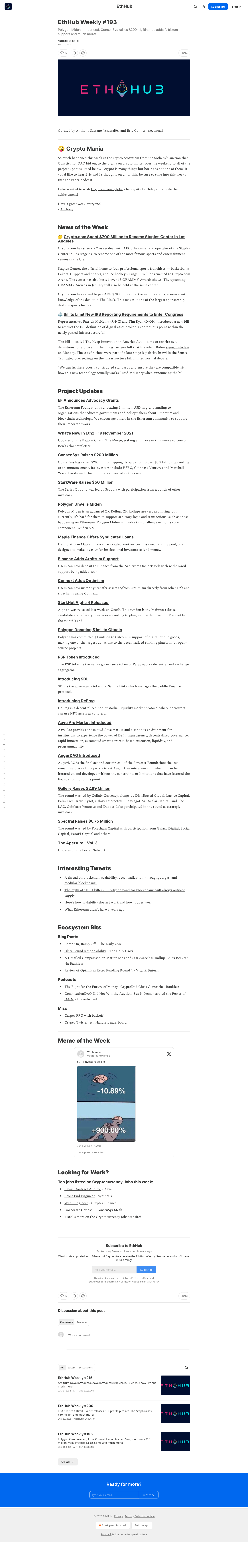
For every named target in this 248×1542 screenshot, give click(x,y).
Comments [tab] (66, 1322)
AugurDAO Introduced (79, 755)
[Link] (53, 148)
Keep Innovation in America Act (117, 341)
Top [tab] (62, 1367)
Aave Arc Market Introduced (84, 722)
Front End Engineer (79, 1196)
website (134, 1217)
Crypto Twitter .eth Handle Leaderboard (95, 1022)
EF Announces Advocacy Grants (88, 400)
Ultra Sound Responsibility (85, 951)
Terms (128, 1516)
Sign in (236, 6)
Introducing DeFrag (76, 700)
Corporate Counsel (78, 1210)
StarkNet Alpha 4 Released (83, 602)
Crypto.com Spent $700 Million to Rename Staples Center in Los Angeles (121, 239)
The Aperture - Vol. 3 (77, 843)
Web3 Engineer (76, 1203)
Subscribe (218, 6)
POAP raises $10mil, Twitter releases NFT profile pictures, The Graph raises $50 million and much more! (105, 1412)
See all (65, 1462)
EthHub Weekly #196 (75, 1434)
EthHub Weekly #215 (75, 1378)
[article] (124, 1386)
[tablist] (73, 1322)
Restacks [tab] (82, 1322)
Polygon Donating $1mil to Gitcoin (90, 629)
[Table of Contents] (4, 771)
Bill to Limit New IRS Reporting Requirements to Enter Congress (123, 314)
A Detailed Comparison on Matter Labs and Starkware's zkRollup (114, 958)
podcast (86, 180)
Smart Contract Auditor (82, 1189)
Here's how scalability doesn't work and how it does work (108, 902)
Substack (106, 1534)
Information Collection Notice (123, 1281)
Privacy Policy (151, 1281)
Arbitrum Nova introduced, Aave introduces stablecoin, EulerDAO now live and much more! (107, 1384)
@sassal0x (111, 130)
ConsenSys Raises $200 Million (88, 454)
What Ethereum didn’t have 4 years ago (94, 909)
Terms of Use (142, 1278)
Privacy (118, 1516)
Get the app (142, 1525)
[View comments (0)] (74, 53)
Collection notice (145, 1516)
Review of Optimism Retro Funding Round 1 (98, 970)
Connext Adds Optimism (81, 580)
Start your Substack (114, 1525)
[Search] (195, 6)
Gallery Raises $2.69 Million (84, 788)
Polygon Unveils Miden (80, 504)
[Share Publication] (203, 6)
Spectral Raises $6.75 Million (85, 821)
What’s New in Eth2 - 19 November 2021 (95, 433)
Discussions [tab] (86, 1367)
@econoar (154, 130)
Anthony (66, 209)
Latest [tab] (71, 1367)
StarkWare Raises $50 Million (85, 482)
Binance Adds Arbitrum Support (88, 558)
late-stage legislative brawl (146, 352)
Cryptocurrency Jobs (107, 189)
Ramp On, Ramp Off (80, 944)
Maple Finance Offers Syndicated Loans (96, 537)
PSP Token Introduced (79, 657)
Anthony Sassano (68, 41)
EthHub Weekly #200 (75, 1406)
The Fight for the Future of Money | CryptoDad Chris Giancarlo (113, 986)
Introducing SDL (73, 679)
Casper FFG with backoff (83, 1015)
